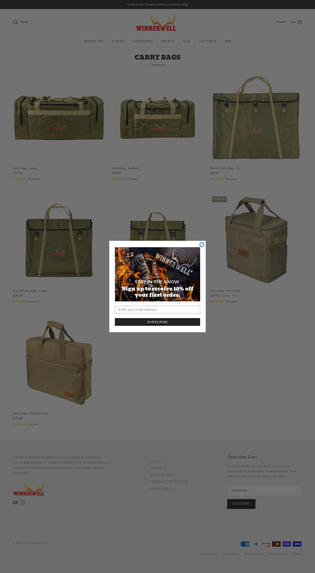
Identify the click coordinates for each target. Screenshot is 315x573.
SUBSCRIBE (157, 322)
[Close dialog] (202, 244)
